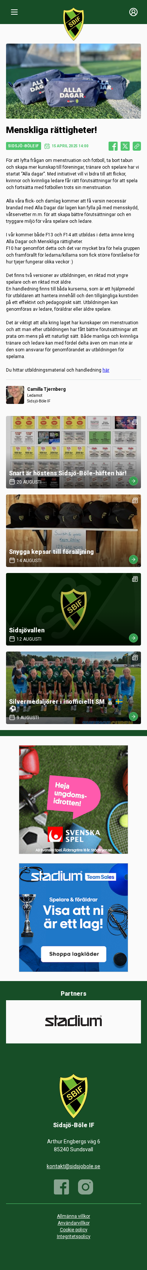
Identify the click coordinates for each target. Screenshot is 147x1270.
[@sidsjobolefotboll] (85, 1186)
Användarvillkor (74, 1223)
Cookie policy (73, 1229)
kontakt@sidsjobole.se (73, 1166)
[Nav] (14, 12)
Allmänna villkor (73, 1216)
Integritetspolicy (73, 1236)
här (106, 370)
